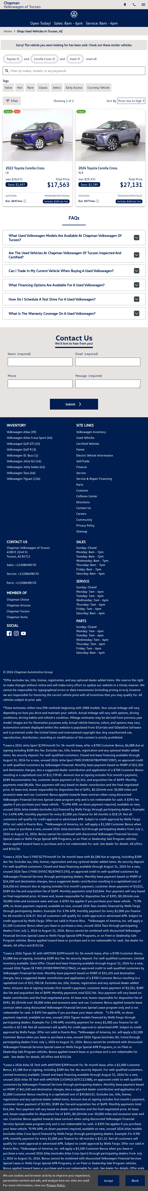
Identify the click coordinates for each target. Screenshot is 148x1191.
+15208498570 (25, 565)
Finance (81, 467)
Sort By (111, 101)
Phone (12, 376)
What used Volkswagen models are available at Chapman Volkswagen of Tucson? (65, 237)
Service (81, 473)
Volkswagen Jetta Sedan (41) (26, 467)
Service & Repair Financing (94, 479)
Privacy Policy (85, 525)
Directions (83, 502)
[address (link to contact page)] (125, 4)
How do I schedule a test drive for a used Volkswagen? (52, 299)
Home (8, 31)
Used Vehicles (85, 438)
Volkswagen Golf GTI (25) (23, 444)
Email (86, 354)
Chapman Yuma (17, 617)
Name (19, 354)
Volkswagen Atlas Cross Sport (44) (29, 438)
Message (88, 376)
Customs (82, 490)
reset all (91, 59)
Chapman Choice (18, 599)
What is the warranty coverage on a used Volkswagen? (52, 313)
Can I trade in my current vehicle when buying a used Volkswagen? (61, 271)
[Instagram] (16, 633)
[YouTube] (23, 633)
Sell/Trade (82, 461)
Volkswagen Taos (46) (21, 473)
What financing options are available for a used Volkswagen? (56, 285)
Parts (79, 485)
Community (84, 520)
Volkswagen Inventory (91, 432)
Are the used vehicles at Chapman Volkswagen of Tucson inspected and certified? (65, 255)
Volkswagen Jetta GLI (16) (24, 461)
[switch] (143, 4)
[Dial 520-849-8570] (134, 4)
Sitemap (81, 531)
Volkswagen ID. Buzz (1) (22, 455)
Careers (81, 514)
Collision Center (86, 496)
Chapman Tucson (18, 611)
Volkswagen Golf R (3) (21, 449)
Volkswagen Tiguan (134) (23, 479)
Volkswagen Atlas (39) (21, 432)
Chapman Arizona (18, 605)
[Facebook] (9, 633)
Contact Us (83, 508)
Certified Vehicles (87, 444)
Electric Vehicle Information (94, 455)
